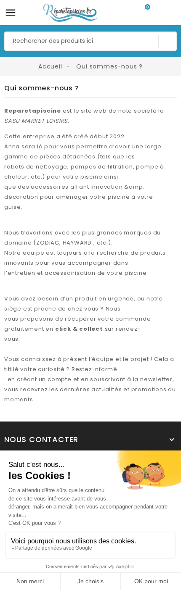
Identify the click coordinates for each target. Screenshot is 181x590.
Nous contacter (41, 440)
